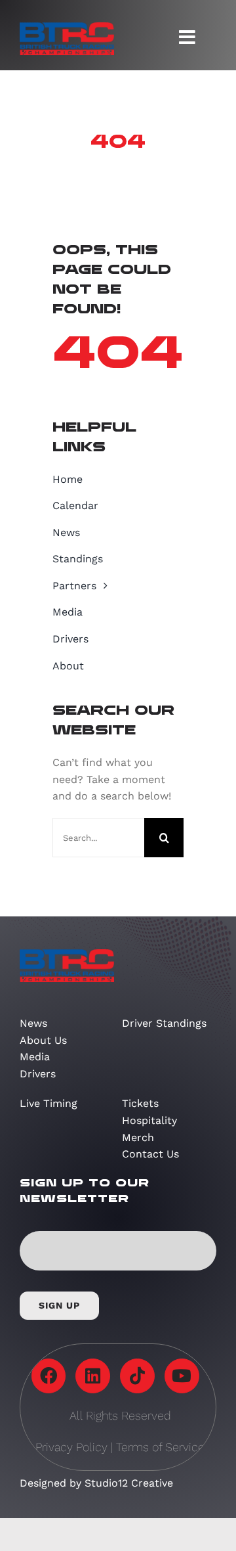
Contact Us (150, 1154)
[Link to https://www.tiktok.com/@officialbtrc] (137, 1376)
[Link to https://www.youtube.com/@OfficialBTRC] (182, 1376)
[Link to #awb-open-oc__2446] (187, 37)
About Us (43, 1040)
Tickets (140, 1103)
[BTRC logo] (67, 27)
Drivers (38, 1074)
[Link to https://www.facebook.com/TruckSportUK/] (48, 1376)
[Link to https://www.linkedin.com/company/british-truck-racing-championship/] (92, 1376)
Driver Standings (164, 1023)
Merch (138, 1137)
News (33, 1023)
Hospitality (149, 1120)
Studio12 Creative (129, 1483)
